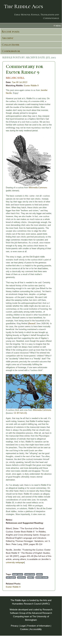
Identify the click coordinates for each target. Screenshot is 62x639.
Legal (22, 625)
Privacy (14, 625)
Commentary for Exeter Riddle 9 (24, 69)
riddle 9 (31, 577)
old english (10, 577)
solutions (21, 577)
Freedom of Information (38, 625)
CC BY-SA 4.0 (20, 413)
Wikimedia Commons (38, 187)
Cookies (24, 629)
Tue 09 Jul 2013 (19, 82)
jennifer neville (42, 577)
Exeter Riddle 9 (31, 85)
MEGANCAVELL (15, 78)
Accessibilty (36, 629)
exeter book (29, 574)
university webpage (15, 562)
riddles (39, 574)
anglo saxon (18, 574)
